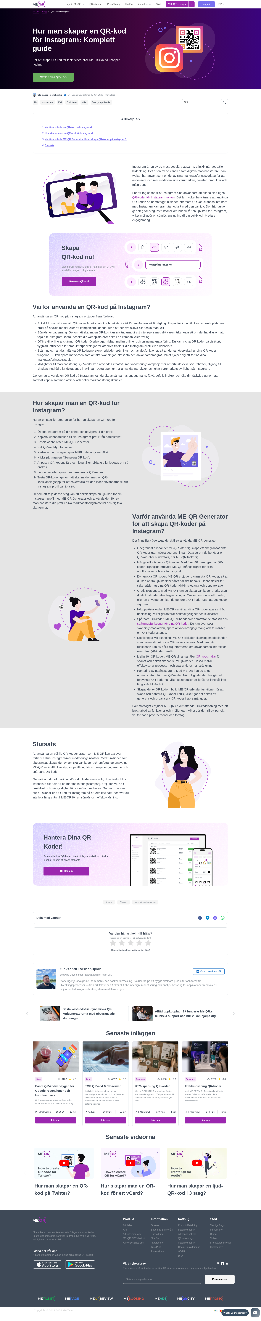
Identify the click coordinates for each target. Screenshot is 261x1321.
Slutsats (49, 145)
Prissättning (113, 4)
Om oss (155, 1232)
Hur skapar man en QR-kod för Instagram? (69, 133)
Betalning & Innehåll (162, 1237)
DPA (180, 1263)
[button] (221, 4)
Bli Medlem (66, 871)
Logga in (206, 4)
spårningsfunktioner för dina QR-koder (162, 623)
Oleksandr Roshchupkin (50, 95)
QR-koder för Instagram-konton (153, 197)
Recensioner (158, 1258)
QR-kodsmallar (206, 656)
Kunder (109, 902)
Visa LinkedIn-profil (210, 971)
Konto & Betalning (188, 1232)
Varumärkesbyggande (145, 902)
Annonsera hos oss (133, 1250)
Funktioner (72, 102)
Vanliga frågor (217, 1232)
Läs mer (55, 1120)
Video (84, 102)
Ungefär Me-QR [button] (73, 4)
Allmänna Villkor (187, 1241)
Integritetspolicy (186, 1237)
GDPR (181, 1258)
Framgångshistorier (101, 102)
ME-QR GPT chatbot (134, 1245)
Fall (60, 102)
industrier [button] (143, 4)
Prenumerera (219, 1286)
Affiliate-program (132, 1241)
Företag (123, 902)
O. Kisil (91, 1112)
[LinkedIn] (65, 95)
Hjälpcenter (216, 1254)
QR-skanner (95, 4)
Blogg (44, 12)
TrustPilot (156, 1254)
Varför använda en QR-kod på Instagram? (68, 127)
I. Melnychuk (45, 1112)
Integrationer (157, 1250)
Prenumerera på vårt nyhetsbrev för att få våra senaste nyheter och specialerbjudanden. (169, 1275)
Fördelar (127, 1232)
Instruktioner (47, 102)
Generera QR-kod (53, 77)
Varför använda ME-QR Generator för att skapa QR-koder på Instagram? (86, 139)
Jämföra (129, 4)
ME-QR (36, 12)
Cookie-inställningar (189, 1254)
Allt (35, 102)
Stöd (158, 4)
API (125, 1237)
